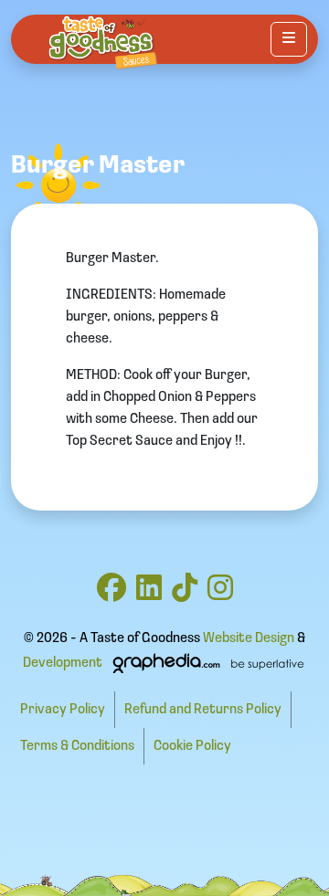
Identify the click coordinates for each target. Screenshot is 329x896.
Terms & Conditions (77, 746)
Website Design (248, 638)
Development (62, 663)
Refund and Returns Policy (202, 709)
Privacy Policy (62, 709)
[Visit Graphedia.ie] (205, 663)
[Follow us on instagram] (220, 594)
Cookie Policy (192, 746)
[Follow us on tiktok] (184, 594)
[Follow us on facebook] (111, 594)
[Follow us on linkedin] (149, 594)
